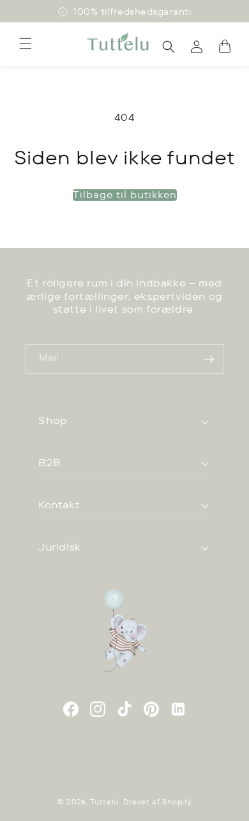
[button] (25, 43)
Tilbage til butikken (125, 195)
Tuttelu (104, 801)
